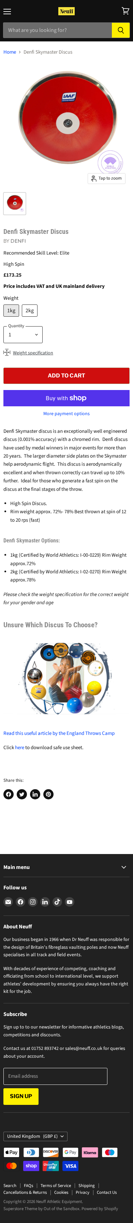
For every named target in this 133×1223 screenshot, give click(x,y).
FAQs (28, 1186)
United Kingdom (32, 1136)
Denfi (18, 241)
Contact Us (107, 1192)
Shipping (86, 1186)
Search (9, 1186)
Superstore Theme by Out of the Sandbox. (41, 1209)
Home (9, 52)
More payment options (66, 413)
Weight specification (33, 353)
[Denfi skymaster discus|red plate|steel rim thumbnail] (15, 204)
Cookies (61, 1192)
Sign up (21, 1096)
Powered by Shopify (100, 1209)
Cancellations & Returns (25, 1192)
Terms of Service (56, 1186)
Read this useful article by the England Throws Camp (59, 733)
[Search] (121, 30)
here (19, 747)
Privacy (82, 1192)
